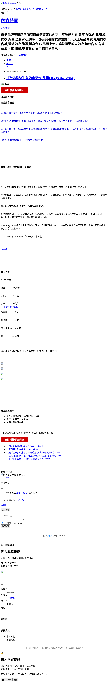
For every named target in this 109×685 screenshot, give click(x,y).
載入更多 (5, 510)
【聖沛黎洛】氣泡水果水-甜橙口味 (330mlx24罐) (40, 78)
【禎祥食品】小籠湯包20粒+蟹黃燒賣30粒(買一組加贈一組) (34, 452)
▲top (3, 505)
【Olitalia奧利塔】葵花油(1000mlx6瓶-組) (25, 446)
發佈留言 (5, 526)
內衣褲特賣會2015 (9, 307)
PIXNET (35, 648)
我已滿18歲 (6, 680)
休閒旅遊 (23, 55)
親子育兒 (22, 500)
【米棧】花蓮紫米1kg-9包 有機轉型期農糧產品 (28, 459)
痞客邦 (19, 493)
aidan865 (5, 478)
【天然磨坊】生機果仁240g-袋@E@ (23, 449)
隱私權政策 (69, 648)
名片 (8, 67)
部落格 (9, 63)
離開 (15, 680)
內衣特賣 (9, 20)
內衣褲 (4, 249)
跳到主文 (5, 28)
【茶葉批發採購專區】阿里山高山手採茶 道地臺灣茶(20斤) (33, 456)
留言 (25, 493)
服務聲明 (79, 648)
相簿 (8, 60)
